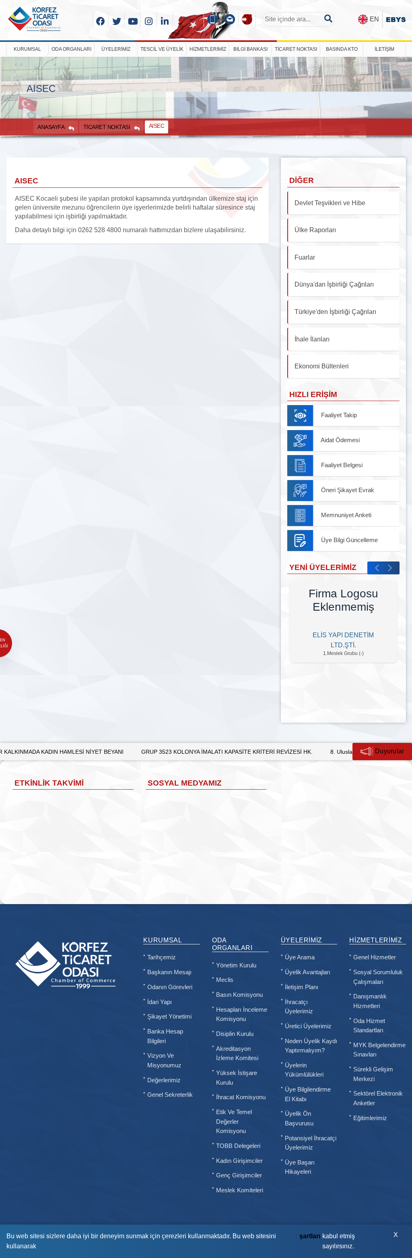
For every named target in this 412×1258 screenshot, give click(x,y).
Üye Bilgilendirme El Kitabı (308, 1094)
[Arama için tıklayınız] (328, 18)
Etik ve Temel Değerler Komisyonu (234, 1121)
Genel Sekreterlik (170, 1095)
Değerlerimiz (164, 1080)
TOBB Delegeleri (238, 1146)
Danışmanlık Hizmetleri (370, 1001)
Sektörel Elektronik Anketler (378, 1098)
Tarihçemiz (161, 957)
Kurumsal (27, 49)
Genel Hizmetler (374, 957)
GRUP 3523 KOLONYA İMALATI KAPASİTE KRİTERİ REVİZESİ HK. (178, 752)
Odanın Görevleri (169, 987)
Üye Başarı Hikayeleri (300, 1167)
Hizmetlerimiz (208, 49)
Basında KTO (342, 49)
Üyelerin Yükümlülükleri (304, 1070)
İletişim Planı (301, 987)
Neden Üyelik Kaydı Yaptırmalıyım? (311, 1046)
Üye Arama (300, 957)
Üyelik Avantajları (307, 972)
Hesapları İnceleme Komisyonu (241, 1014)
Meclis (224, 980)
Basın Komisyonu (239, 995)
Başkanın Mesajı (169, 972)
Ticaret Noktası (296, 49)
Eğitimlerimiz (370, 1118)
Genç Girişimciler (239, 1175)
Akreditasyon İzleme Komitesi (237, 1054)
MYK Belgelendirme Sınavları (379, 1050)
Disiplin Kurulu (234, 1034)
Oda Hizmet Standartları (369, 1026)
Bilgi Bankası (250, 49)
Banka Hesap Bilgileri (165, 1036)
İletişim (384, 49)
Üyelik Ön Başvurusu (299, 1118)
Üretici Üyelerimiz (308, 1026)
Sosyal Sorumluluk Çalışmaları (378, 977)
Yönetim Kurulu (236, 965)
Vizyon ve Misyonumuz (164, 1060)
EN (374, 19)
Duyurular (388, 751)
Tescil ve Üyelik (161, 49)
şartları (309, 1236)
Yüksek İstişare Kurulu (236, 1078)
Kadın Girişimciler (239, 1161)
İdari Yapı (159, 1002)
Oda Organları (71, 49)
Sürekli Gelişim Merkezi (373, 1074)
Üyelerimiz (115, 49)
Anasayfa (50, 127)
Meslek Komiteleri (239, 1190)
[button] (377, 567)
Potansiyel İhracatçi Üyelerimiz (310, 1143)
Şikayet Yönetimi (169, 1016)
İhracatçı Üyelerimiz (299, 1007)
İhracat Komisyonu (241, 1097)
